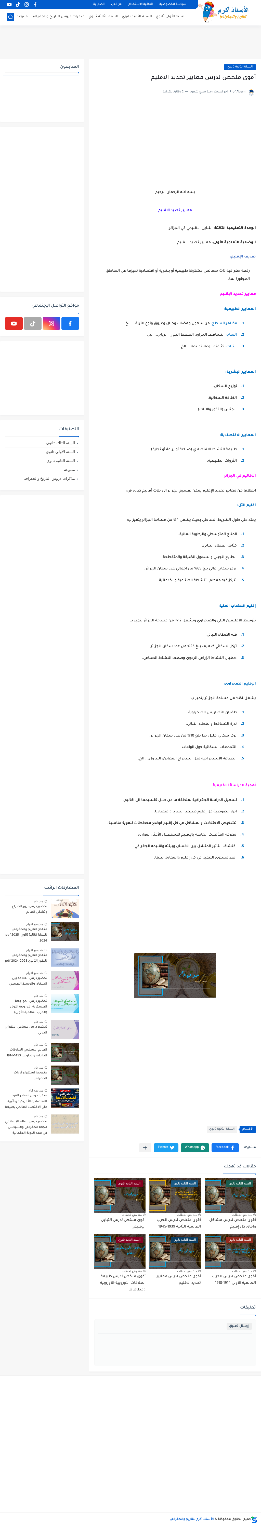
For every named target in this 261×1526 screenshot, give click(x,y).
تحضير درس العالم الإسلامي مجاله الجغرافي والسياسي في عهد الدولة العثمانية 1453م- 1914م (26, 1128)
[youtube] (9, 4)
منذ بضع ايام (36, 1090)
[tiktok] (18, 4)
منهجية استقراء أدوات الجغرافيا (30, 1075)
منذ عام (38, 901)
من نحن (116, 4)
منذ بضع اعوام (34, 924)
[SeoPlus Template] (254, 1519)
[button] (225, 1147)
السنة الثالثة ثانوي (103, 17)
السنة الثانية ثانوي (137, 17)
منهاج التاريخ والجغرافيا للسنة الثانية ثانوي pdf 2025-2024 (26, 935)
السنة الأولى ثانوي (171, 17)
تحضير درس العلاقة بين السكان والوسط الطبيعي (28, 981)
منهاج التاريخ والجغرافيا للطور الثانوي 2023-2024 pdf (26, 958)
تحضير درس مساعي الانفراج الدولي (26, 1029)
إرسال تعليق (239, 1326)
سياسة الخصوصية (172, 4)
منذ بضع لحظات (242, 1215)
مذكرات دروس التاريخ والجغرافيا (58, 17)
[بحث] (10, 17)
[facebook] (35, 4)
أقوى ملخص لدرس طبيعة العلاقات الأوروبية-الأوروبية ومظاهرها (123, 1283)
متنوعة (22, 17)
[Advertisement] (130, 42)
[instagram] (26, 4)
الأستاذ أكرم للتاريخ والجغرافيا (191, 1519)
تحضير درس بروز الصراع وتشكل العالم (29, 909)
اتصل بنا (99, 4)
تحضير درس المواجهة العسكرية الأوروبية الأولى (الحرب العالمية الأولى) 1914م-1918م (28, 1008)
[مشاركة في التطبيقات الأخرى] (145, 1147)
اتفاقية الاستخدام (140, 4)
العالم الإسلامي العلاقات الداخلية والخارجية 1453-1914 (27, 1052)
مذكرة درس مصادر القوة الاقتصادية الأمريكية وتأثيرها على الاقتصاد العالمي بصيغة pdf (26, 1102)
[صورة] (65, 908)
